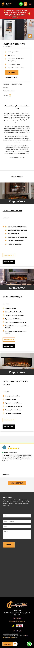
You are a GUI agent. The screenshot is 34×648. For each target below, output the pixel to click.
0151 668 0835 (11, 77)
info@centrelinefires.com (17, 621)
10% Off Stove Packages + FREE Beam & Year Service (15, 15)
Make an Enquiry (8, 261)
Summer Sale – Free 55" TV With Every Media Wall (15, 11)
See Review (5, 474)
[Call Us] (21, 4)
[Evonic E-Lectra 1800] (17, 198)
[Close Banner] (29, 13)
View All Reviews (17, 483)
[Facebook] (10, 96)
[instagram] (20, 630)
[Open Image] (30, 36)
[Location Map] (17, 573)
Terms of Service (11, 637)
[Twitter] (14, 630)
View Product (8, 255)
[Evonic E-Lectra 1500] (17, 284)
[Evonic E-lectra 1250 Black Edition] (17, 369)
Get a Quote (7, 644)
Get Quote (11, 72)
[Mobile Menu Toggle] (30, 4)
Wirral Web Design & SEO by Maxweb (10, 634)
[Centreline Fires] (7, 5)
